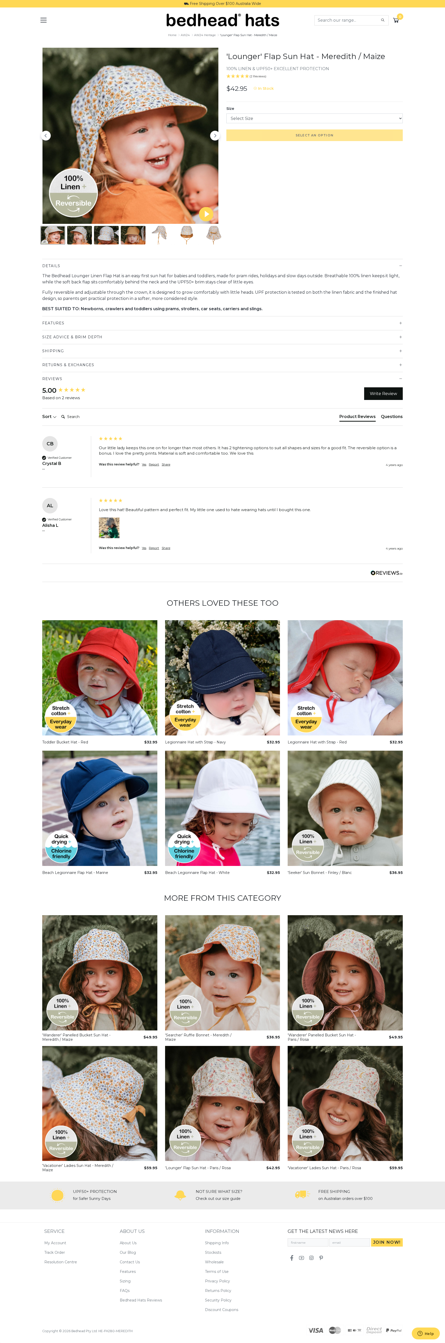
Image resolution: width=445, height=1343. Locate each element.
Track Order (54, 1252)
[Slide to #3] (133, 235)
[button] (109, 528)
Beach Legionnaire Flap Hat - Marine (75, 873)
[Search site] (382, 20)
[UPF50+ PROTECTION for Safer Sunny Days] (57, 1195)
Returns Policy (218, 1290)
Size (230, 108)
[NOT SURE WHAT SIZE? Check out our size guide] (180, 1195)
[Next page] (215, 136)
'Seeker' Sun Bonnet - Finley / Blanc (320, 873)
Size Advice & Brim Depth (72, 337)
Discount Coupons (221, 1309)
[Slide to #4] (160, 235)
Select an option (314, 135)
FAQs (125, 1290)
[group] (69, 390)
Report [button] (154, 464)
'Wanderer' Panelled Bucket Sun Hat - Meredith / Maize (76, 1037)
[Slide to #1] (52, 235)
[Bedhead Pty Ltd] (222, 20)
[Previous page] (46, 136)
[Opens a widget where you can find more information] (426, 1334)
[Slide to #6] (213, 235)
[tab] (357, 418)
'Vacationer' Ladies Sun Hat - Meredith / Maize (77, 1168)
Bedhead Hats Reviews (141, 1300)
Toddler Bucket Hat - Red (65, 742)
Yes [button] (144, 464)
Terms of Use (217, 1271)
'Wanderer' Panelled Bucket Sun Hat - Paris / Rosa (322, 1037)
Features (53, 323)
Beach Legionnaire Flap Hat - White (197, 873)
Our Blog (128, 1252)
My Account (55, 1243)
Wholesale (214, 1262)
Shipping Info (217, 1243)
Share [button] (166, 464)
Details (51, 266)
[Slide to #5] (186, 235)
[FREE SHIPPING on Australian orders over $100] (303, 1195)
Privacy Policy (217, 1281)
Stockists (213, 1252)
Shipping (53, 351)
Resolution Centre (60, 1262)
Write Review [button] (383, 393)
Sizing (125, 1281)
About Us (128, 1243)
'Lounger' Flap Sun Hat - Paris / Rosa (198, 1168)
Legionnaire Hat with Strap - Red (317, 742)
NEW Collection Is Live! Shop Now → (222, 3)
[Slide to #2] (106, 235)
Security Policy (218, 1300)
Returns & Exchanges (68, 365)
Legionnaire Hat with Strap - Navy (195, 742)
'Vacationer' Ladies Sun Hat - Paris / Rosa (324, 1168)
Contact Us (130, 1262)
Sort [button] (47, 416)
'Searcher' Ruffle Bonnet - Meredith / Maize (198, 1037)
